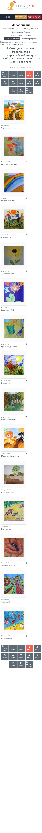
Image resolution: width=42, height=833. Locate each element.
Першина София (7, 492)
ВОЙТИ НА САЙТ (34, 17)
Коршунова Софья (8, 310)
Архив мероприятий (30, 38)
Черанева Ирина (7, 602)
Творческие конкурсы (11, 28)
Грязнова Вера (7, 237)
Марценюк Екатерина (10, 456)
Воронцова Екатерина (10, 128)
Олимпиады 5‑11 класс (21, 32)
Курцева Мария (7, 383)
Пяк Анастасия (7, 529)
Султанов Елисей (8, 565)
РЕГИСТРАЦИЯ (20, 17)
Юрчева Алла (6, 638)
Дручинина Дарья (8, 274)
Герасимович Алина (9, 164)
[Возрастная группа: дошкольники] (5, 74)
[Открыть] (13, 109)
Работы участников (12, 38)
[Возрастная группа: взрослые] (29, 90)
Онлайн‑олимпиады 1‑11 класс (21, 35)
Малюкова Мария (8, 419)
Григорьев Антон (8, 201)
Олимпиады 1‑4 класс (31, 28)
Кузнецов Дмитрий (9, 346)
